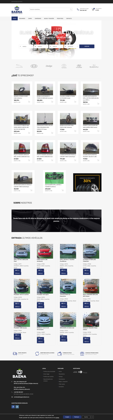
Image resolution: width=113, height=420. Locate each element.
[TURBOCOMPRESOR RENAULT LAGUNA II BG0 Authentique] (68, 148)
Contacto (69, 18)
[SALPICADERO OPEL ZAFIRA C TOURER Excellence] (54, 178)
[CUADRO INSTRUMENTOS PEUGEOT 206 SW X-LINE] (91, 148)
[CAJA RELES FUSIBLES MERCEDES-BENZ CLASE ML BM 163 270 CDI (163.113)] (22, 119)
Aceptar (67, 417)
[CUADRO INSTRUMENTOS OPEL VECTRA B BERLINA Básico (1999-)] (91, 89)
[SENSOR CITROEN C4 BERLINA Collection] (22, 89)
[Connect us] (13, 407)
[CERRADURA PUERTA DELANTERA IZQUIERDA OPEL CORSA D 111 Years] (45, 118)
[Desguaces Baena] (17, 10)
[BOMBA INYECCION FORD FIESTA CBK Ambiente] (68, 119)
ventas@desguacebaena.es (21, 397)
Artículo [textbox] (70, 46)
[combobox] (26, 46)
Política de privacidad (49, 371)
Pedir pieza (60, 18)
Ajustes (86, 417)
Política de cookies (48, 376)
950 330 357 (83, 10)
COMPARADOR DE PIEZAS (16, 1)
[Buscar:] (51, 9)
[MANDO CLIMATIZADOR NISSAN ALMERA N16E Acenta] (91, 119)
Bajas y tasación (49, 18)
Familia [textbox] (55, 46)
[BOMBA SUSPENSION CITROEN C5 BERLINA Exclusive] (45, 89)
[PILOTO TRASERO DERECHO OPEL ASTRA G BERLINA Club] (22, 148)
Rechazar (76, 417)
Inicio (14, 18)
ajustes (57, 417)
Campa (30, 18)
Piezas (18, 273)
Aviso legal (46, 374)
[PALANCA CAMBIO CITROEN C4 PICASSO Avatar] (68, 89)
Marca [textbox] (24, 46)
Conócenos (38, 18)
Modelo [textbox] (40, 46)
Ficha (18, 270)
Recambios (22, 18)
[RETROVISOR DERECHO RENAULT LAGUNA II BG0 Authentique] (23, 178)
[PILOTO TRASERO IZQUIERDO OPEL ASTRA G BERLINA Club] (45, 148)
